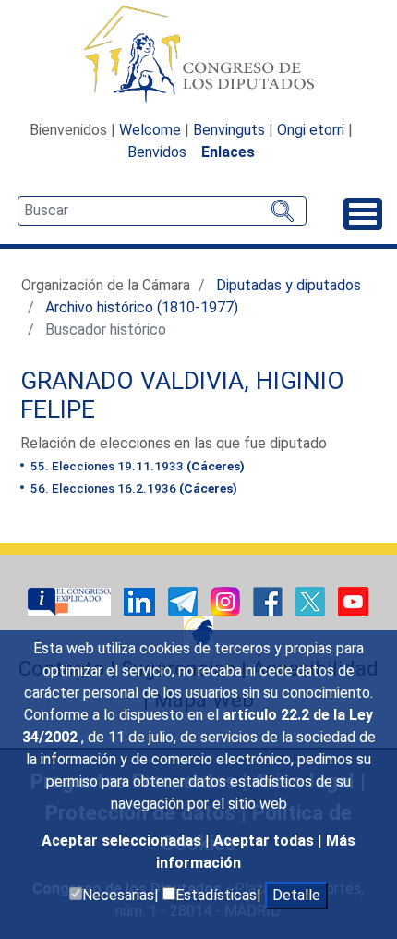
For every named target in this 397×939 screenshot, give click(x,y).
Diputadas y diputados (288, 285)
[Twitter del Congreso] (312, 600)
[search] (162, 211)
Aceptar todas (265, 840)
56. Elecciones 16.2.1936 (132, 488)
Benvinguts (229, 130)
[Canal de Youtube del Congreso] (353, 600)
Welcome (150, 130)
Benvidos (156, 152)
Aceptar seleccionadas (123, 840)
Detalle (296, 895)
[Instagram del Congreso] (227, 600)
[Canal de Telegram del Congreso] (184, 600)
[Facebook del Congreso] (269, 600)
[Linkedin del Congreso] (141, 600)
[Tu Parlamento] (71, 600)
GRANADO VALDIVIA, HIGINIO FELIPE (182, 395)
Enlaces (228, 152)
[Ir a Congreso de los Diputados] (198, 54)
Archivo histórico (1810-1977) (141, 307)
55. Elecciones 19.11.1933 (136, 465)
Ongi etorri (310, 130)
